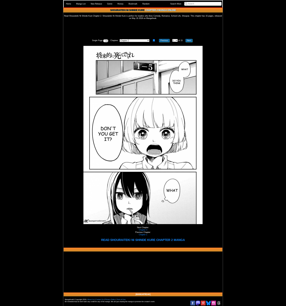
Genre (109, 4)
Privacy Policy (110, 299)
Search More (175, 4)
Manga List (81, 4)
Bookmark (133, 4)
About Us (90, 299)
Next (189, 40)
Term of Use (121, 299)
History (120, 4)
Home (68, 4)
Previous (164, 40)
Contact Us (99, 299)
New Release (96, 4)
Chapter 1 (143, 234)
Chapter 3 (143, 230)
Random (146, 4)
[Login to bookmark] (154, 40)
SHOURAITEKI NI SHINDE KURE (127, 10)
